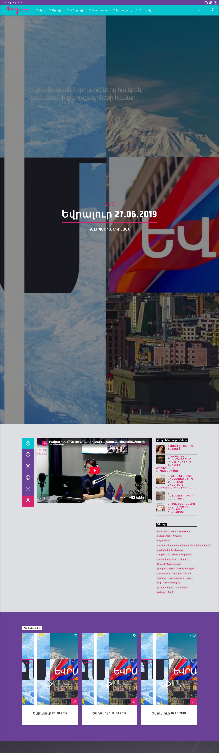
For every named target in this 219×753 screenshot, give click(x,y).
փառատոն (182, 621)
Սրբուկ (184, 593)
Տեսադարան (101, 10)
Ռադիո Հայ (163, 589)
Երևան (177, 570)
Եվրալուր (109, 220)
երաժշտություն (186, 603)
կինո (188, 607)
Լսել (199, 10)
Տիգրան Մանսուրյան (168, 598)
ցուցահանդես (165, 621)
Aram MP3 (162, 565)
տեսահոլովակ (172, 617)
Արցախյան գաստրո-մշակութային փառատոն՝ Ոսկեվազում (182, 542)
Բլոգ (42, 10)
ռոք (159, 617)
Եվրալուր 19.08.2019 (109, 747)
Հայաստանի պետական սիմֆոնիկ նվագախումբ (184, 579)
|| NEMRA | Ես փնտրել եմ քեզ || (181, 482)
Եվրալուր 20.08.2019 (50, 747)
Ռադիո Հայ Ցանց (182, 589)
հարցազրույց (176, 612)
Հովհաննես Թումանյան (170, 584)
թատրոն (177, 607)
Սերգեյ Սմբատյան (167, 593)
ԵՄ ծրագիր (77, 10)
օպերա (161, 626)
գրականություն (166, 603)
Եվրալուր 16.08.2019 (169, 747)
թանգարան (163, 607)
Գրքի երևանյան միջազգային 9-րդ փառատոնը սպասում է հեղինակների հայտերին (174, 516)
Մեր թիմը (145, 10)
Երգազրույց (124, 10)
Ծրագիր (57, 10)
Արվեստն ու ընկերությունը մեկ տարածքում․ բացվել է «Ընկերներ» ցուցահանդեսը (174, 498)
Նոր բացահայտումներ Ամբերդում (181, 530)
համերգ (161, 612)
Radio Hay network (180, 565)
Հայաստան (163, 575)
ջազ (189, 612)
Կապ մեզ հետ (13, 2)
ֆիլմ (170, 626)
